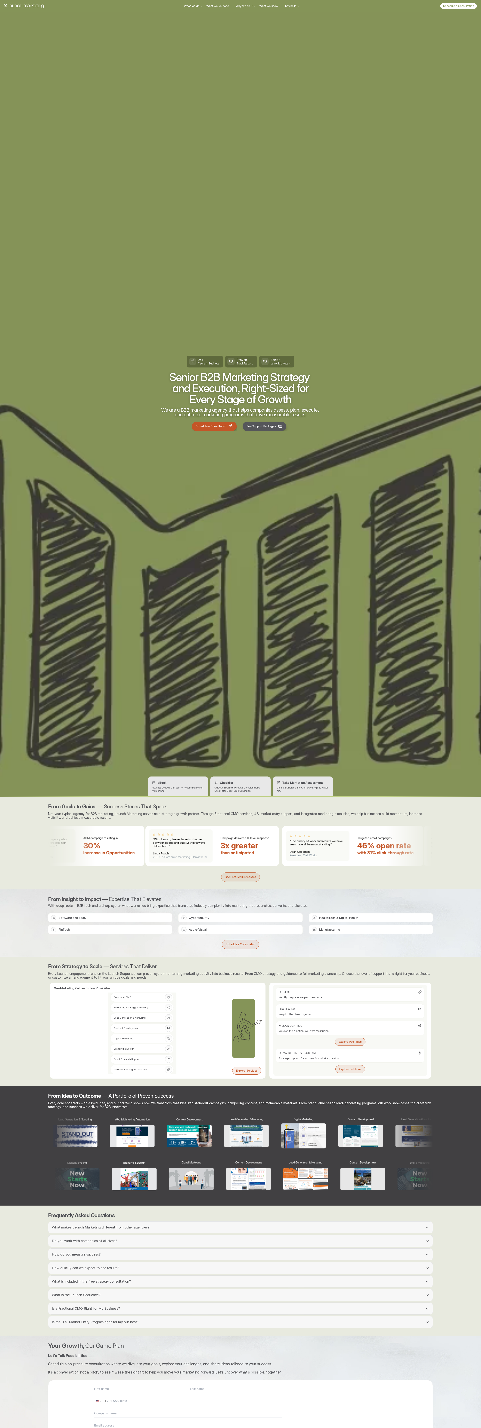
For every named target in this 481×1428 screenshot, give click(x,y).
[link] (458, 6)
